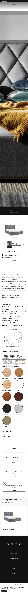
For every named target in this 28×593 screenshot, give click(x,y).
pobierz (14, 448)
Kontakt (14, 576)
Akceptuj (4, 590)
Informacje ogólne (14, 209)
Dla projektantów (14, 561)
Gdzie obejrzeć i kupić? (11, 255)
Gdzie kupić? (8, 257)
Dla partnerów (14, 558)
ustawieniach (15, 588)
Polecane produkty (14, 212)
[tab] (14, 209)
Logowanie (4, 1)
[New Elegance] (14, 6)
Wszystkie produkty (7, 502)
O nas (14, 573)
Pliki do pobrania (14, 210)
